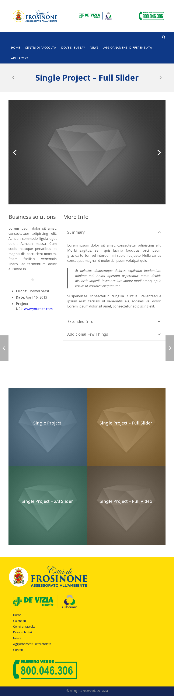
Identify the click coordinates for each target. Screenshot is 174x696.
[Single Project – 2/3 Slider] (160, 77)
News (17, 638)
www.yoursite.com (38, 308)
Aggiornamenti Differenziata (32, 644)
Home (17, 615)
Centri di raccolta (24, 626)
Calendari (19, 621)
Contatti (18, 650)
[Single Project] (13, 77)
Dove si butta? (22, 632)
